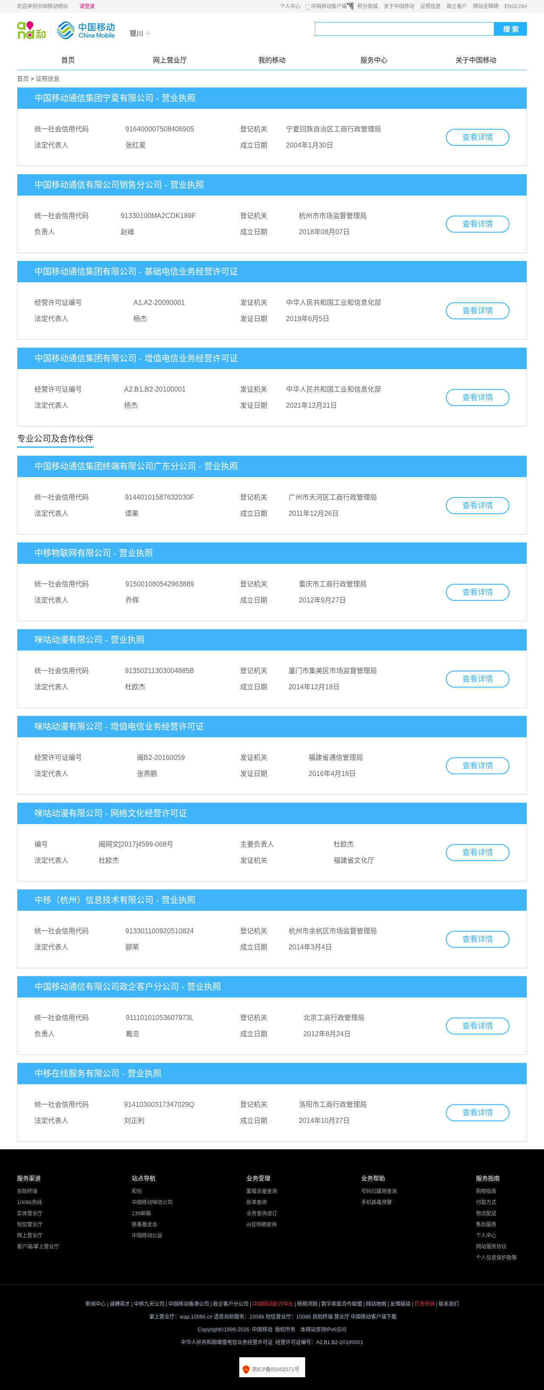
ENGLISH (515, 6)
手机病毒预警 (376, 1202)
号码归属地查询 (379, 1191)
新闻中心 (95, 1304)
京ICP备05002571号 (276, 1370)
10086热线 (29, 1202)
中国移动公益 (147, 1236)
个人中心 (290, 6)
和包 (137, 1191)
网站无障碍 (486, 6)
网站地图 (376, 1304)
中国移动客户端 (329, 6)
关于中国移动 (399, 6)
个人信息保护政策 (496, 1258)
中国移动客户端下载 (374, 1317)
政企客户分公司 (231, 1304)
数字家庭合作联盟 (341, 1304)
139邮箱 (141, 1214)
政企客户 (457, 6)
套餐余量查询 (261, 1191)
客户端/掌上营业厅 (38, 1247)
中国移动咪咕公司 (152, 1202)
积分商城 (367, 6)
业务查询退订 (261, 1214)
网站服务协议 (491, 1247)
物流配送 (486, 1214)
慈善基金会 (144, 1225)
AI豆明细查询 (261, 1225)
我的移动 (272, 60)
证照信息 (430, 6)
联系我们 (449, 1304)
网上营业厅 (170, 60)
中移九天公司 (149, 1304)
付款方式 (486, 1202)
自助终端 (27, 1191)
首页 (68, 60)
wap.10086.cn (196, 1317)
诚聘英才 (120, 1304)
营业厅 (341, 1317)
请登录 (87, 6)
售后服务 (486, 1225)
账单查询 (256, 1202)
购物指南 (486, 1191)
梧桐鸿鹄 (307, 1304)
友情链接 (400, 1304)
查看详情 (477, 137)
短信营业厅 (29, 1225)
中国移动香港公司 (188, 1304)
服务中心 (374, 60)
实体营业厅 (29, 1214)
